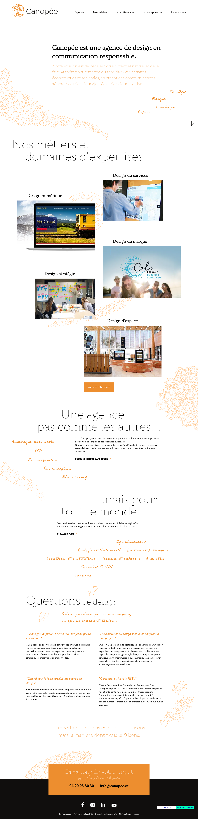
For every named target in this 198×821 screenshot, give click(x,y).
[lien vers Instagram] (92, 805)
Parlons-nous (178, 12)
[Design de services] (133, 219)
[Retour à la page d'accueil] (35, 16)
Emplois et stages (65, 814)
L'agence (79, 12)
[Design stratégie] (65, 318)
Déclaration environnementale (106, 814)
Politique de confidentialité (83, 814)
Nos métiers (100, 12)
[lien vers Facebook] (82, 805)
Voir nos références (99, 387)
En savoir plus (65, 534)
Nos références (125, 12)
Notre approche (152, 12)
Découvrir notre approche (91, 459)
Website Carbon (185, 807)
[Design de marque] (142, 297)
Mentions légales (125, 814)
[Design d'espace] (122, 376)
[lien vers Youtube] (114, 806)
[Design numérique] (56, 251)
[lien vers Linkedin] (103, 805)
